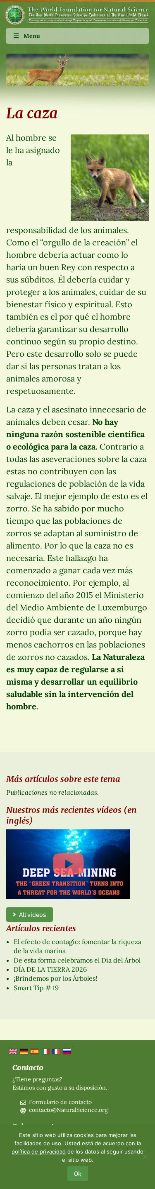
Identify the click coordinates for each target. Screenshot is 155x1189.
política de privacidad (39, 1151)
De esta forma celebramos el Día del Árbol (77, 960)
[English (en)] (12, 1051)
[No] (145, 1157)
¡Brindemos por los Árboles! (55, 978)
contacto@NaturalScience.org (68, 1110)
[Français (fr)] (55, 1051)
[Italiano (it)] (44, 1051)
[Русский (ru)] (66, 1051)
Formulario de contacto (60, 1102)
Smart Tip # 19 (36, 988)
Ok (77, 1173)
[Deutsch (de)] (23, 1051)
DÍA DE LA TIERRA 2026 (50, 969)
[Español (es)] (33, 1051)
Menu (32, 36)
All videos (31, 914)
